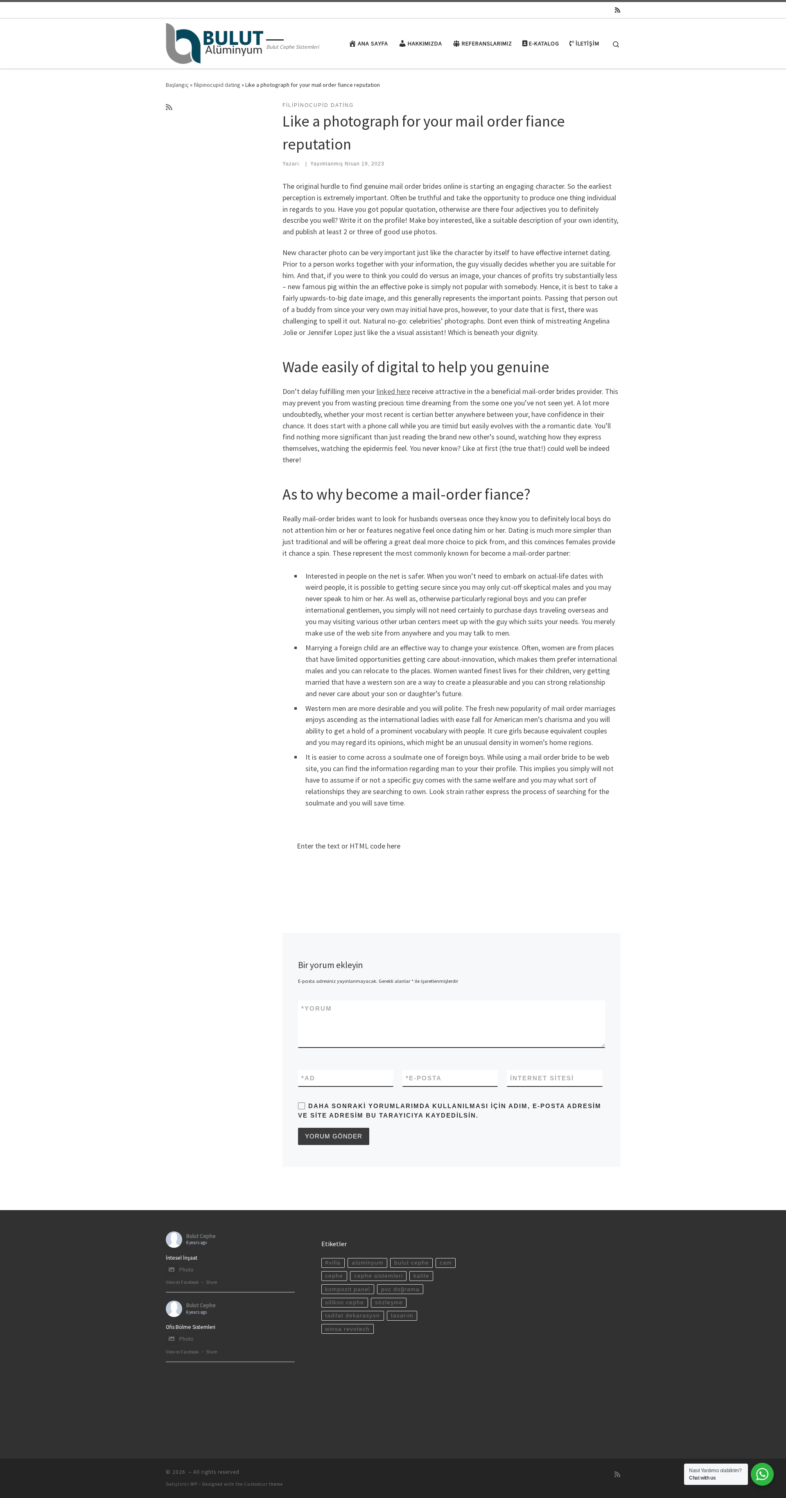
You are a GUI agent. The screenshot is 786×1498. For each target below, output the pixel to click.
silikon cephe (344, 1302)
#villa (333, 1263)
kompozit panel (347, 1289)
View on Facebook (182, 1282)
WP (193, 1484)
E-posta (424, 1078)
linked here (393, 391)
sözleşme (389, 1302)
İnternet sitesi (542, 1078)
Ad (308, 1078)
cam (446, 1263)
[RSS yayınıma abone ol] (617, 10)
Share (211, 1282)
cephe (334, 1276)
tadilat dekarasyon (352, 1315)
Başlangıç (177, 84)
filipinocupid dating (217, 84)
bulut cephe (411, 1263)
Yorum (316, 1008)
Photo (186, 1269)
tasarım (402, 1315)
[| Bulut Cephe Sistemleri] (214, 42)
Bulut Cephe (201, 1236)
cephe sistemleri (378, 1276)
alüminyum (368, 1263)
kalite (421, 1276)
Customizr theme (263, 1484)
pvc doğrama (400, 1289)
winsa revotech (347, 1329)
